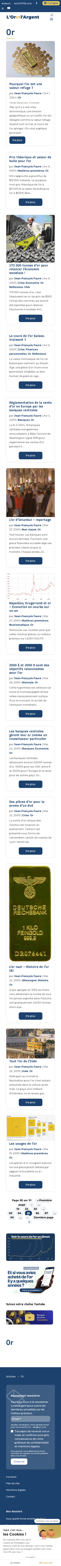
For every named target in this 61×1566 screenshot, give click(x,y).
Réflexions (16, 287)
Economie (32, 282)
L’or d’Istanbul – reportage (30, 520)
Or (19, 97)
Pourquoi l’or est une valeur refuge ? (25, 86)
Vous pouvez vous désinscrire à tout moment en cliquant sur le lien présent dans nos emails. (29, 1453)
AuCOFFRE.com (23, 3)
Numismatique (19, 624)
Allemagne (29, 980)
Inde (25, 1071)
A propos (11, 1477)
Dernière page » (40, 1219)
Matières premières (31, 170)
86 (37, 1213)
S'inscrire (19, 1461)
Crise (21, 282)
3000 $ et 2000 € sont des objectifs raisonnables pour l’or (29, 669)
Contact (10, 1496)
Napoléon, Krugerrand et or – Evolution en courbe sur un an (30, 607)
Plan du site (13, 1483)
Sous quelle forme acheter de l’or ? (25, 1519)
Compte (52, 3)
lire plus (17, 140)
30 (35, 1209)
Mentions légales (16, 1490)
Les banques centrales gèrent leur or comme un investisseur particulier (28, 735)
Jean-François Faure (27, 93)
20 (26, 1209)
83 (10, 1213)
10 (17, 1209)
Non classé (29, 529)
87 (46, 1213)
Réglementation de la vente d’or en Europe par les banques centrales (30, 406)
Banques (24, 419)
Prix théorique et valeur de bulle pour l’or (30, 159)
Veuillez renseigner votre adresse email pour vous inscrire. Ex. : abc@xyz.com (30, 1426)
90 (12, 1217)
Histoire (43, 980)
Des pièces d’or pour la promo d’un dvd (26, 803)
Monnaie (28, 682)
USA (27, 287)
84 (19, 1213)
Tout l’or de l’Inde (23, 1061)
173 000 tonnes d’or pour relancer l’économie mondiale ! (28, 269)
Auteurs (6, 3)
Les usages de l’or (23, 1143)
